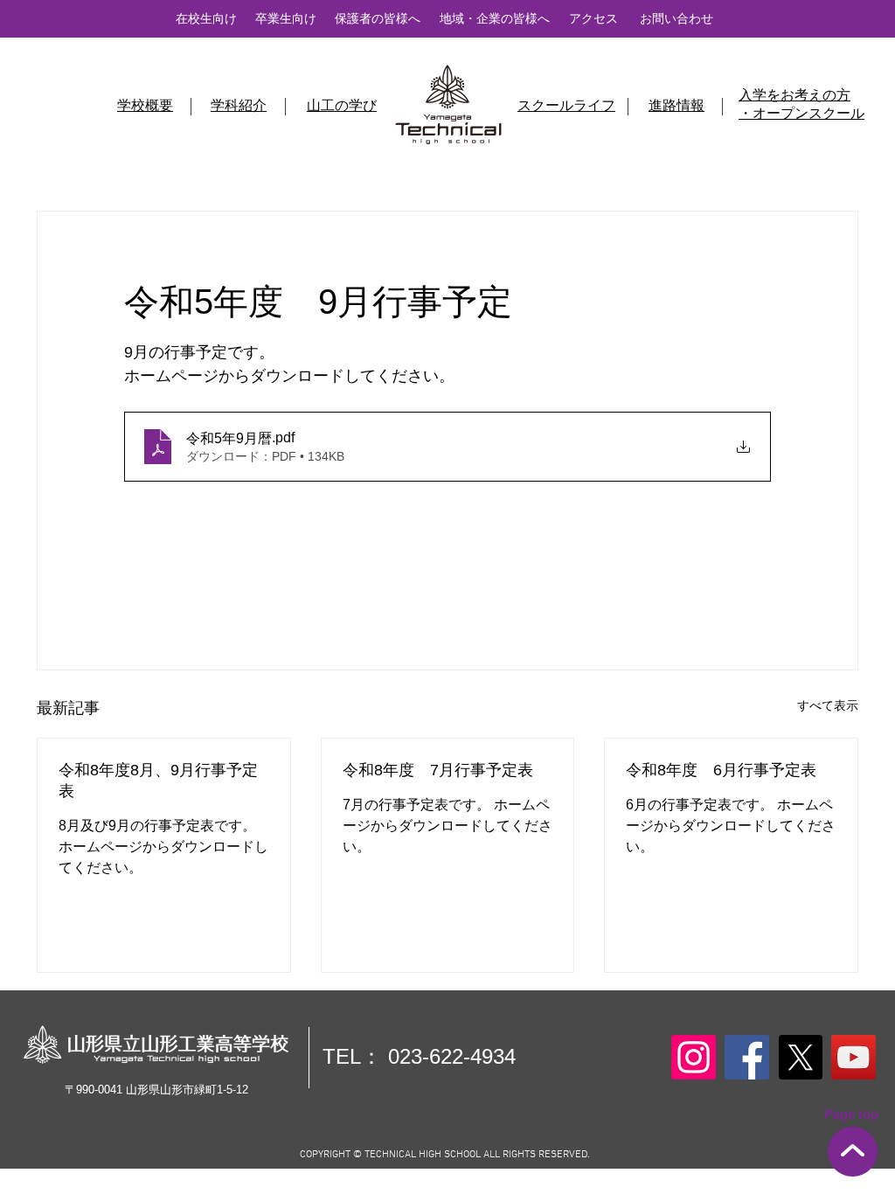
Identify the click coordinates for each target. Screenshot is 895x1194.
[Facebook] (747, 1057)
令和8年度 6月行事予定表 (721, 770)
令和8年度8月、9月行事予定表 (158, 780)
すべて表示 (827, 705)
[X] (800, 1057)
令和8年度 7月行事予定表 (438, 770)
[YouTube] (853, 1057)
